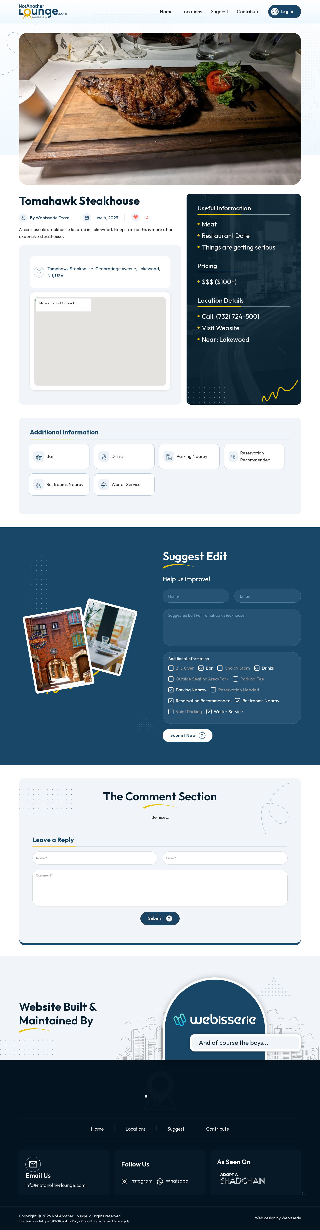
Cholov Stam (237, 668)
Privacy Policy (89, 1221)
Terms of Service (112, 1221)
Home (166, 11)
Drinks (268, 668)
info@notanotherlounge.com (55, 1185)
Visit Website (220, 328)
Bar (209, 668)
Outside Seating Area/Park (202, 679)
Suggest (219, 11)
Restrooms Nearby (260, 700)
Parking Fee (252, 679)
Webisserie (291, 1217)
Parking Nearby (191, 689)
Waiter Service (228, 711)
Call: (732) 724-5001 (230, 316)
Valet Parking (189, 711)
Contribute (248, 11)
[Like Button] (135, 217)
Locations (191, 11)
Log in (287, 11)
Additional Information (188, 658)
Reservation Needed (238, 689)
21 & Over (185, 668)
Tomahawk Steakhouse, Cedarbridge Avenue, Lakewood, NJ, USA (103, 272)
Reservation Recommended (203, 700)
